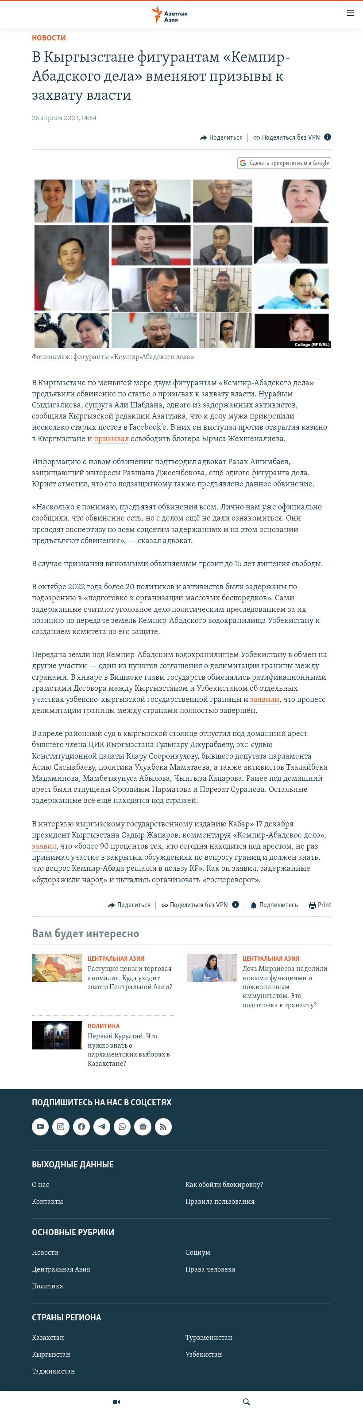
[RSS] (163, 1126)
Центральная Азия (116, 959)
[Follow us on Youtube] (40, 1126)
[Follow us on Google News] (142, 1126)
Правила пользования (220, 1202)
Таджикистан (53, 1371)
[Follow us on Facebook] (81, 1126)
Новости (49, 39)
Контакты (47, 1202)
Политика (104, 1026)
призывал (111, 439)
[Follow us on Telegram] (101, 1126)
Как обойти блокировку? (224, 1185)
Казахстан (48, 1338)
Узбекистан (203, 1354)
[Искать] (246, 1402)
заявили (264, 700)
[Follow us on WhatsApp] (122, 1126)
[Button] (221, 138)
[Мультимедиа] (116, 1402)
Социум (197, 1252)
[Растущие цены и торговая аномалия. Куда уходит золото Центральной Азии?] (57, 968)
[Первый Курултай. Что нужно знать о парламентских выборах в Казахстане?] (57, 1035)
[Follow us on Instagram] (60, 1126)
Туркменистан (208, 1338)
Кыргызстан (51, 1354)
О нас (40, 1185)
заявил (44, 847)
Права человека (210, 1269)
